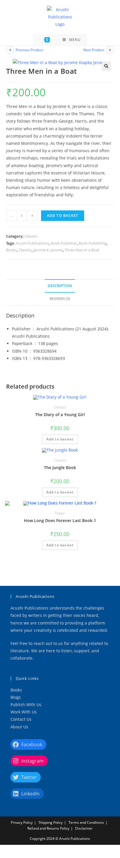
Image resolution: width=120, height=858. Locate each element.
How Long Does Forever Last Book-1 (60, 520)
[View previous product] (10, 50)
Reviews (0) (60, 298)
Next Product (93, 49)
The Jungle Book (60, 467)
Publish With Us (25, 704)
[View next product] (110, 50)
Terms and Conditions (86, 822)
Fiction (60, 513)
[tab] (60, 286)
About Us (19, 727)
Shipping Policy (50, 822)
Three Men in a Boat (82, 250)
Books (11, 250)
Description (60, 285)
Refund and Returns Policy (48, 828)
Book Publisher (64, 243)
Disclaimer (84, 828)
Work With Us (23, 712)
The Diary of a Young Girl (60, 414)
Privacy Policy (22, 822)
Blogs (15, 697)
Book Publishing (93, 243)
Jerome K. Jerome (48, 250)
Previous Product (29, 49)
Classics (31, 236)
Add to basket (63, 215)
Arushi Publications (32, 243)
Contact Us (20, 719)
